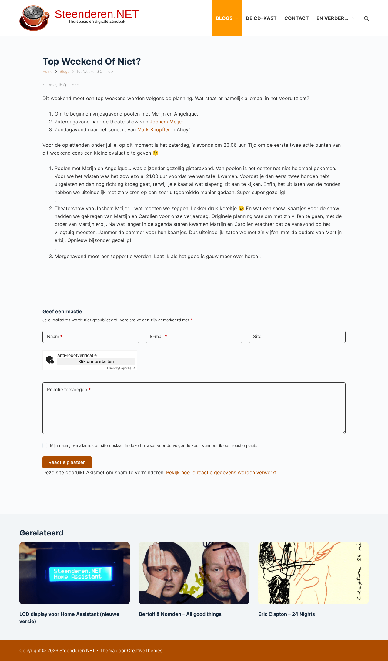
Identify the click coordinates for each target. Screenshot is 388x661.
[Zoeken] (366, 18)
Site (257, 336)
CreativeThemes (144, 650)
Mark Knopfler (153, 129)
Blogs (224, 18)
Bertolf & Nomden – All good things (180, 614)
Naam (54, 336)
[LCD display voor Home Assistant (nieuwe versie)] (74, 573)
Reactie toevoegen (69, 389)
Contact (296, 18)
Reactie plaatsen (67, 462)
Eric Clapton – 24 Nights (286, 614)
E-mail (158, 336)
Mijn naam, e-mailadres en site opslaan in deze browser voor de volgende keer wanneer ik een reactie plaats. (154, 445)
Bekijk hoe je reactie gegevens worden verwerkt (221, 472)
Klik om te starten (96, 361)
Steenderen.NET (97, 14)
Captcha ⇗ (121, 368)
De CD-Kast (261, 18)
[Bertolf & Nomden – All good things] (194, 573)
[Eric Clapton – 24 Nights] (313, 573)
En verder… (332, 18)
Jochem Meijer (166, 122)
